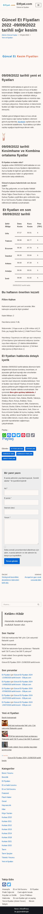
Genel (4, 801)
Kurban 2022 (7, 845)
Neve (16, 909)
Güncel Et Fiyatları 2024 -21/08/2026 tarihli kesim (21, 662)
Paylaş (8, 439)
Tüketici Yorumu (8, 857)
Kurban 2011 (7, 821)
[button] (38, 5)
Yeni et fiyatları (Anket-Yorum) (14, 901)
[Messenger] (13, 435)
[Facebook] (9, 435)
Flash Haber (6, 797)
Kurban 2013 (7, 829)
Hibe (3, 809)
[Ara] (38, 604)
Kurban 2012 (7, 825)
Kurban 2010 (7, 817)
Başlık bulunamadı (9, 644)
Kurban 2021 (7, 841)
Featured (5, 793)
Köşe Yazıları (7, 813)
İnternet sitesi (9, 508)
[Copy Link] (32, 435)
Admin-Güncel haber (9, 35)
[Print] (28, 435)
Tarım (4, 849)
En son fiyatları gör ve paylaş (24, 898)
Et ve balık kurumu (9, 785)
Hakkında (6, 898)
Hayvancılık (6, 805)
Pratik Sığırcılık (8, 892)
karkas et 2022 (8, 453)
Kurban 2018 (7, 837)
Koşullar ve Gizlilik (9, 895)
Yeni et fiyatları (7, 38)
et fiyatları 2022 (17, 448)
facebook (21, 122)
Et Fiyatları (6, 675)
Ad (6, 488)
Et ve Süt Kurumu (9, 789)
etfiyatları (31, 448)
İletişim (5, 904)
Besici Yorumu (7, 773)
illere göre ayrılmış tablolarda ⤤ (23, 392)
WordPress (24, 909)
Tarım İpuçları (7, 853)
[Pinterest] (23, 435)
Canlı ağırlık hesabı (25, 892)
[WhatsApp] (4, 435)
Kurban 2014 (7, 833)
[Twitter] (18, 435)
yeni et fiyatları (9, 458)
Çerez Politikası (26, 895)
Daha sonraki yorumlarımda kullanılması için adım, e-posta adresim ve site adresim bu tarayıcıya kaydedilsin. (21, 553)
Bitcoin (31, 901)
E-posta (7, 498)
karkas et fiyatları (24, 453)
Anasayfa (6, 889)
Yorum (7, 517)
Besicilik (5, 777)
